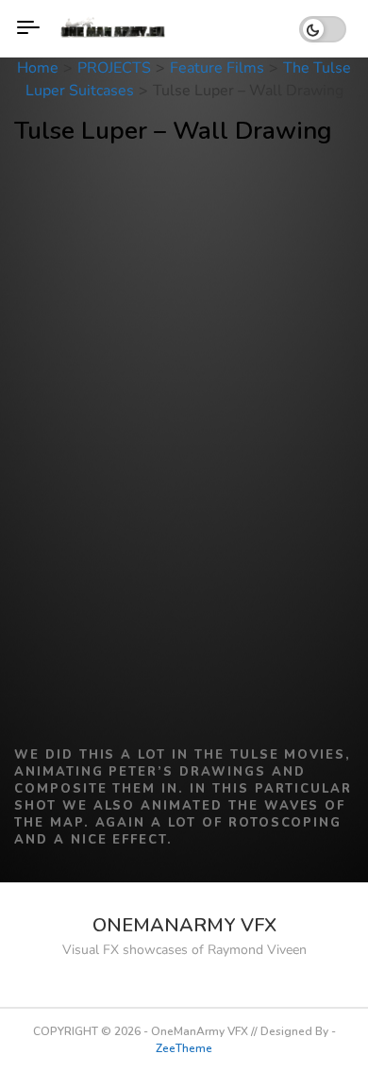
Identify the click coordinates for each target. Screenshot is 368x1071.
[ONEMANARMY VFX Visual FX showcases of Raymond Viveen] (115, 28)
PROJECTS (114, 68)
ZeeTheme (184, 1048)
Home (38, 68)
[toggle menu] (28, 28)
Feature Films (217, 68)
